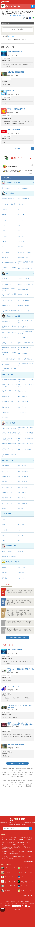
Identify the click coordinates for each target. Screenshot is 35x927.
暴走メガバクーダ (6, 471)
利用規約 (27, 901)
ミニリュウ (21, 236)
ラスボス (4, 508)
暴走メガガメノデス (7, 487)
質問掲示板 (21, 572)
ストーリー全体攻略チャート (9, 428)
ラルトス (20, 230)
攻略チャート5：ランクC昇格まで (25, 439)
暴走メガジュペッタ (7, 482)
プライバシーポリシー (6, 903)
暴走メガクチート (22, 482)
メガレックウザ (22, 412)
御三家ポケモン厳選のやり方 (9, 262)
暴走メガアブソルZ (23, 391)
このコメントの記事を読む (18, 15)
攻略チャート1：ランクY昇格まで (25, 428)
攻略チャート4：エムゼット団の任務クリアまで (9, 439)
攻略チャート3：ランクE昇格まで (25, 433)
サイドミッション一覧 (23, 311)
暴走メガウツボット (23, 471)
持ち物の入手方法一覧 (23, 305)
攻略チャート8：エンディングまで (9, 449)
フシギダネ (21, 241)
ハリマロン (21, 220)
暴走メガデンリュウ (23, 487)
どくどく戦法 (21, 337)
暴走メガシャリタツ (23, 396)
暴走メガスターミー (23, 503)
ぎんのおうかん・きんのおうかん (25, 321)
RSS (29, 906)
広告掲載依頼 (31, 903)
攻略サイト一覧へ (28, 895)
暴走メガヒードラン (23, 401)
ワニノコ (4, 214)
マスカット (4, 530)
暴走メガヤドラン (22, 465)
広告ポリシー (17, 903)
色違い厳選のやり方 (23, 257)
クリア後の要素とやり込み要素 (9, 455)
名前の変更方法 (5, 364)
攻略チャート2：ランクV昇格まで (9, 433)
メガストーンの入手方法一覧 (25, 284)
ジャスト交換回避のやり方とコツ (9, 348)
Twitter (23, 906)
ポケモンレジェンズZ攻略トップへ (16, 157)
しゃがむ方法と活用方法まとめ (25, 348)
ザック (3, 519)
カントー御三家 (5, 252)
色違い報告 (4, 572)
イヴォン (20, 519)
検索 (30, 828)
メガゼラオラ (5, 417)
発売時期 (20, 551)
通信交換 (4, 567)
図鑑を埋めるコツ (6, 321)
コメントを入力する (17, 29)
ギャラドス (4, 236)
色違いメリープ (5, 257)
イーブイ (4, 220)
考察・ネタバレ (22, 578)
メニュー (2, 910)
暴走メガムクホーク (7, 396)
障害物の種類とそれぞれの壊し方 (9, 353)
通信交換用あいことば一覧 (25, 268)
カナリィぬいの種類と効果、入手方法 (25, 332)
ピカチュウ (21, 214)
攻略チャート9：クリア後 (24, 449)
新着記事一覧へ (29, 861)
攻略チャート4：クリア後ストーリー (9, 391)
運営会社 (24, 903)
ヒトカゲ (4, 246)
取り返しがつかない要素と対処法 (9, 326)
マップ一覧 (4, 279)
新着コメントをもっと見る (17, 763)
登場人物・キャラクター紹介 (9, 556)
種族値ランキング (6, 305)
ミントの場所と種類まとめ (8, 359)
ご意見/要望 (20, 901)
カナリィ (20, 530)
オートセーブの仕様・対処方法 (25, 364)
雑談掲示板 (4, 578)
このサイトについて (10, 901)
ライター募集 (17, 906)
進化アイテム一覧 (6, 284)
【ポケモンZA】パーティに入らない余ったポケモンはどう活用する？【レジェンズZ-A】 (19, 622)
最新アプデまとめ (6, 188)
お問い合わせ (8, 905)
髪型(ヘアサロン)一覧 (7, 300)
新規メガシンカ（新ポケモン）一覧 (8, 289)
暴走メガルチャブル (23, 476)
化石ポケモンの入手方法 (24, 252)
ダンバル (4, 241)
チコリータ (4, 209)
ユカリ (3, 540)
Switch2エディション (7, 551)
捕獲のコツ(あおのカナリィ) (9, 332)
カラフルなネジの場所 (23, 279)
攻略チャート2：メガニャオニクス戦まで (9, 385)
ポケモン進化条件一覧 (23, 198)
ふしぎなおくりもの (23, 188)
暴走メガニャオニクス (7, 401)
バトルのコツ (5, 337)
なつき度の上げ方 (22, 353)
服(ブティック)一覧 (23, 295)
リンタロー (21, 524)
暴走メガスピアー (6, 476)
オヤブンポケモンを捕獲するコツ (9, 268)
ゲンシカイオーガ (6, 412)
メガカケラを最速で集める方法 (25, 342)
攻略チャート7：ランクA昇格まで (25, 444)
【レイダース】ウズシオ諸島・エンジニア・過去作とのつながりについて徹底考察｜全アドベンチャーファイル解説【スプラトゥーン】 (17, 839)
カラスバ (20, 535)
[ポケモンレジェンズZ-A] (5, 2)
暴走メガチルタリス (23, 492)
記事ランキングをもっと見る (17, 637)
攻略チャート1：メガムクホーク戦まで (25, 380)
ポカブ (20, 209)
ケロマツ (20, 225)
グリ (19, 540)
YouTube (26, 906)
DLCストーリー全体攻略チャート (9, 380)
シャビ (3, 524)
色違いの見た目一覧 (23, 289)
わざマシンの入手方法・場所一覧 (9, 294)
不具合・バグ (21, 567)
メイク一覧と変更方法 (23, 300)
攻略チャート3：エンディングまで (25, 385)
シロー (3, 535)
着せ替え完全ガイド (23, 327)
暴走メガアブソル (6, 465)
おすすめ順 (11, 36)
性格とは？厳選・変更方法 (25, 359)
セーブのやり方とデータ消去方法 (9, 369)
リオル (3, 230)
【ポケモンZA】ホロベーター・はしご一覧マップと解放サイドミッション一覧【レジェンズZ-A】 (19, 630)
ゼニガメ (20, 246)
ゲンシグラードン (22, 407)
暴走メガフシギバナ (7, 498)
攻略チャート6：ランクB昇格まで (9, 444)
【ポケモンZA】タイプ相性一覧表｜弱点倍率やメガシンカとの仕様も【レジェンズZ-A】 (19, 592)
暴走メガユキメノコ (7, 492)
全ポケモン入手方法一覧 (8, 198)
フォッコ (4, 225)
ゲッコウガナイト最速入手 (8, 204)
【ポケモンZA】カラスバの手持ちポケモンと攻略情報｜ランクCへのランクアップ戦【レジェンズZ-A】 (19, 602)
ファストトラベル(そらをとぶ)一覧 (9, 310)
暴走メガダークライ (7, 407)
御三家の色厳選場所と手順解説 (25, 262)
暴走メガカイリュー (23, 498)
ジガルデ (20, 508)
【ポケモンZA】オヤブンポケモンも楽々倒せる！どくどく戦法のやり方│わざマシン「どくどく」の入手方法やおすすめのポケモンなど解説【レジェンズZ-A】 (19, 612)
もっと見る (17, 148)
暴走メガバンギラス (7, 503)
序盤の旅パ (21, 204)
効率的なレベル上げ (7, 343)
